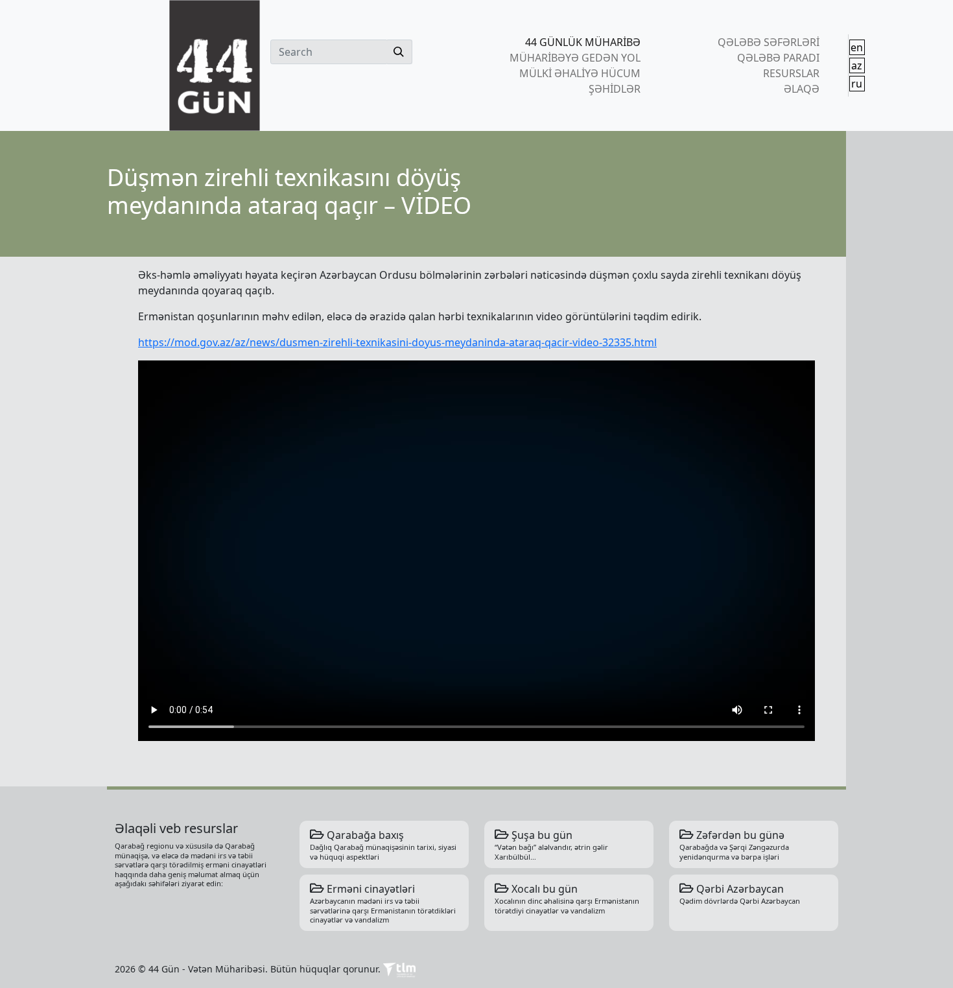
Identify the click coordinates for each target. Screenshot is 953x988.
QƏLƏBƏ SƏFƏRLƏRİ (768, 42)
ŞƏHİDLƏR (615, 89)
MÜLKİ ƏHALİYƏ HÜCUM (580, 73)
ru (856, 83)
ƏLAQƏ (801, 89)
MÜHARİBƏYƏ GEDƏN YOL (575, 58)
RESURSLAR (791, 73)
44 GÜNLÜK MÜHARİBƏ (583, 42)
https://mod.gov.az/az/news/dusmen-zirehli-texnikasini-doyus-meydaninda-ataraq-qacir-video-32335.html (397, 342)
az (856, 65)
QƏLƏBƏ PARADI (778, 58)
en (857, 47)
